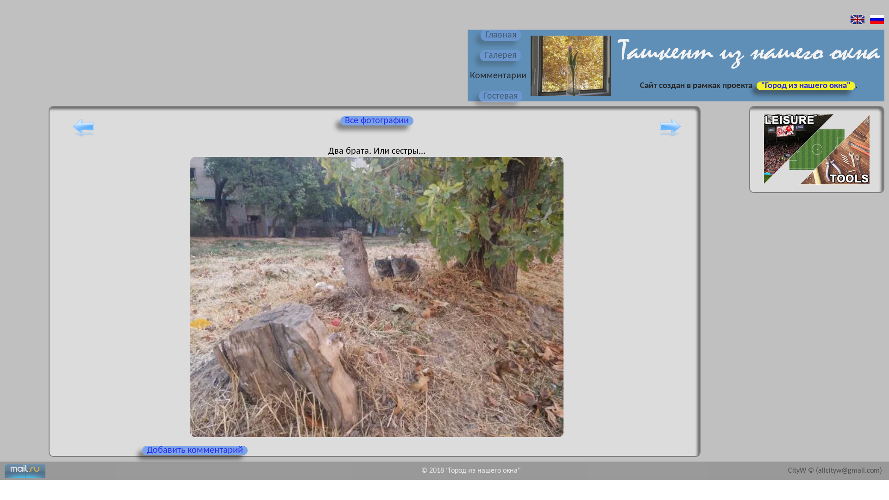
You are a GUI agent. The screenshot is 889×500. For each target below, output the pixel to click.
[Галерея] (569, 96)
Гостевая (501, 96)
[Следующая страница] (670, 136)
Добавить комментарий (195, 450)
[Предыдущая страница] (83, 136)
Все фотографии (377, 120)
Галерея (500, 55)
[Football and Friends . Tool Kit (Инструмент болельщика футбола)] (817, 187)
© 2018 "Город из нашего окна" (470, 471)
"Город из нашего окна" (806, 85)
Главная (500, 35)
